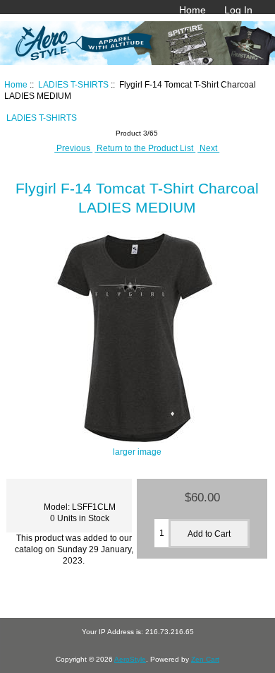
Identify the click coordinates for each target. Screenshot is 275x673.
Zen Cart (205, 659)
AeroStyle (130, 659)
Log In (238, 10)
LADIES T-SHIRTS (73, 84)
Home (192, 10)
